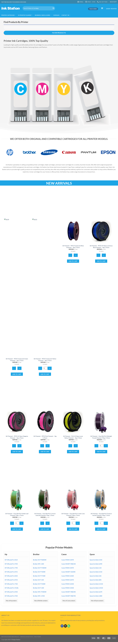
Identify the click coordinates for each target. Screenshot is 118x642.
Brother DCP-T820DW (39, 560)
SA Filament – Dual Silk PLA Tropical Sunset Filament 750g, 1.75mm (101, 514)
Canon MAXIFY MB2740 (68, 596)
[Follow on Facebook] (62, 626)
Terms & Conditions (26, 636)
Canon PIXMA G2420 (67, 576)
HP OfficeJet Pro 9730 (11, 564)
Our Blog (56, 15)
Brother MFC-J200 (38, 564)
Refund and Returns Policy (10, 636)
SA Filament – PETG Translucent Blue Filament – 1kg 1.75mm (73, 246)
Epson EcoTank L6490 (96, 564)
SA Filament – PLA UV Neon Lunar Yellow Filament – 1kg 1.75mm (73, 437)
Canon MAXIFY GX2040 (68, 572)
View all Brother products (41, 600)
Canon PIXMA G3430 (67, 588)
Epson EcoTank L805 (95, 580)
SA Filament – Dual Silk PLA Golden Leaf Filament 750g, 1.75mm (16, 514)
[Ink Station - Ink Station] (10, 8)
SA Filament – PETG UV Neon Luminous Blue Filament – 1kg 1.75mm (101, 246)
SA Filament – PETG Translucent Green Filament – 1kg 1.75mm (17, 359)
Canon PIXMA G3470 (67, 560)
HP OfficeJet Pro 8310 (11, 576)
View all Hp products (11, 600)
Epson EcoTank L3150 (96, 560)
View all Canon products (69, 600)
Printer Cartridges (8, 15)
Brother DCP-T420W (39, 572)
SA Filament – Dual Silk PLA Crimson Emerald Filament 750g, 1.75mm (45, 514)
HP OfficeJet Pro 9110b (11, 588)
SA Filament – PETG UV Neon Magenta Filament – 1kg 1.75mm (17, 437)
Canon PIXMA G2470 (67, 580)
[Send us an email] (65, 626)
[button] (102, 8)
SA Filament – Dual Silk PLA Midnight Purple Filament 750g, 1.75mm (101, 437)
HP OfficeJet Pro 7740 (11, 568)
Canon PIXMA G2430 (67, 584)
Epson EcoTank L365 (95, 576)
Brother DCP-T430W (39, 584)
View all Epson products (97, 600)
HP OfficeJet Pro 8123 (11, 560)
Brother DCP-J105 (38, 580)
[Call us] (68, 626)
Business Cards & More (42, 15)
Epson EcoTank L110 (95, 568)
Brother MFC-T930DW (39, 592)
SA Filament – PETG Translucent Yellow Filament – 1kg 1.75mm (45, 359)
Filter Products (59, 33)
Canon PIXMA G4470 (67, 568)
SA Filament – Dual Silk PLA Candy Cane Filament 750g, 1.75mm (73, 514)
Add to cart (16, 374)
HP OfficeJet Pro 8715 (11, 572)
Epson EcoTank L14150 (96, 588)
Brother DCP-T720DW (39, 568)
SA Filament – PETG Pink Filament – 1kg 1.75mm (45, 437)
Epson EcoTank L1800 (96, 596)
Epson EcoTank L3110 (96, 572)
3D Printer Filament (25, 15)
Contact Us (65, 15)
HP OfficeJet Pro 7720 (11, 584)
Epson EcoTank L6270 (96, 592)
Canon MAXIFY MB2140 (68, 564)
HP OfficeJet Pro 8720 (11, 592)
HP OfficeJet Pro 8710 (11, 580)
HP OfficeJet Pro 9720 (11, 596)
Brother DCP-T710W (39, 576)
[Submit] (53, 8)
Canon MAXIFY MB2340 (68, 592)
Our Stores (37, 636)
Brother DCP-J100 (38, 588)
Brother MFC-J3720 (39, 596)
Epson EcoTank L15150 (96, 584)
